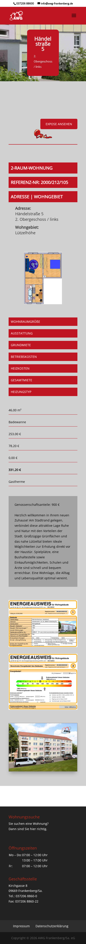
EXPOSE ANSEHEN (59, 124)
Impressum (21, 926)
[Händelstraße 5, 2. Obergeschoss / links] (43, 303)
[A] (43, 770)
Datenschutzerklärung (52, 926)
